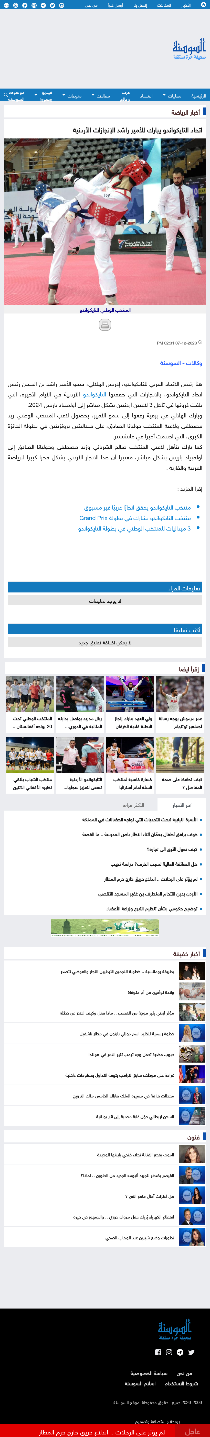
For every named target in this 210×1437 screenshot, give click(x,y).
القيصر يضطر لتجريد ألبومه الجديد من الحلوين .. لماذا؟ (127, 1175)
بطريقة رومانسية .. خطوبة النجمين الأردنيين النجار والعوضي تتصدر (117, 971)
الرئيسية (199, 95)
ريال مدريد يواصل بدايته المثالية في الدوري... (80, 722)
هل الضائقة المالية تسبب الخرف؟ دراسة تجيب (154, 863)
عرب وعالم (125, 95)
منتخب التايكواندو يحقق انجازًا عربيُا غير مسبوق (137, 506)
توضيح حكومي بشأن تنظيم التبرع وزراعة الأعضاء (152, 908)
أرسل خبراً (115, 4)
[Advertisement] (75, 49)
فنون (193, 1136)
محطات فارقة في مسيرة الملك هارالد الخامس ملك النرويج (123, 1095)
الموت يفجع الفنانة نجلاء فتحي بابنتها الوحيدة (135, 1154)
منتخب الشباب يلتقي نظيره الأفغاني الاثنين (32, 783)
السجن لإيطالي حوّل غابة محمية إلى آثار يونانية (135, 1116)
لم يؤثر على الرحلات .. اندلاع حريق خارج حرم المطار (150, 878)
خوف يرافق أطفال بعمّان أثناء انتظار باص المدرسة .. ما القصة (139, 833)
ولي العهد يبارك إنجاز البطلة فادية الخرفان (133, 722)
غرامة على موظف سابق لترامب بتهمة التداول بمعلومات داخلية (120, 1074)
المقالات (164, 4)
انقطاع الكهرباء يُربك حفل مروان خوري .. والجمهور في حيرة (124, 1216)
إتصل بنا (140, 4)
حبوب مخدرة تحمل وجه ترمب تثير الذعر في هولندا (131, 1053)
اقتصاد (146, 95)
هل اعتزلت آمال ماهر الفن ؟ (149, 1195)
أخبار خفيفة (186, 952)
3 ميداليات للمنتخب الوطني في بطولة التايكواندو (134, 527)
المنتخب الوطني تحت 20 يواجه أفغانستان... (32, 722)
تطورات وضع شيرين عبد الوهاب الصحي (140, 1237)
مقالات (103, 95)
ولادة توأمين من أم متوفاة (151, 991)
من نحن (91, 4)
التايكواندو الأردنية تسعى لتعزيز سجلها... (83, 783)
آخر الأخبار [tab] (182, 804)
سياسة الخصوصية (149, 1372)
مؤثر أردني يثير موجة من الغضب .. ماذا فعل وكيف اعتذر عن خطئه (117, 1012)
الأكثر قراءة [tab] (133, 804)
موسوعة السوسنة (16, 95)
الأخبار (186, 4)
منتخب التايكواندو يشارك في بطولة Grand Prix (135, 517)
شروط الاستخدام (181, 1382)
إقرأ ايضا (189, 668)
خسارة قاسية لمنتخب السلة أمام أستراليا (132, 783)
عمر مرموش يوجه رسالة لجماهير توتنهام (180, 722)
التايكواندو (94, 393)
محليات (174, 95)
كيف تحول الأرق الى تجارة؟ (172, 848)
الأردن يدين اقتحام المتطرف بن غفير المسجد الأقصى (147, 893)
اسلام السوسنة (140, 1382)
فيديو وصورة (46, 95)
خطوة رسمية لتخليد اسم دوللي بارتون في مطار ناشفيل (127, 1033)
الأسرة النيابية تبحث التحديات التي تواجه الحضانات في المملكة (139, 819)
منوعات (74, 95)
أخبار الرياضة (186, 111)
